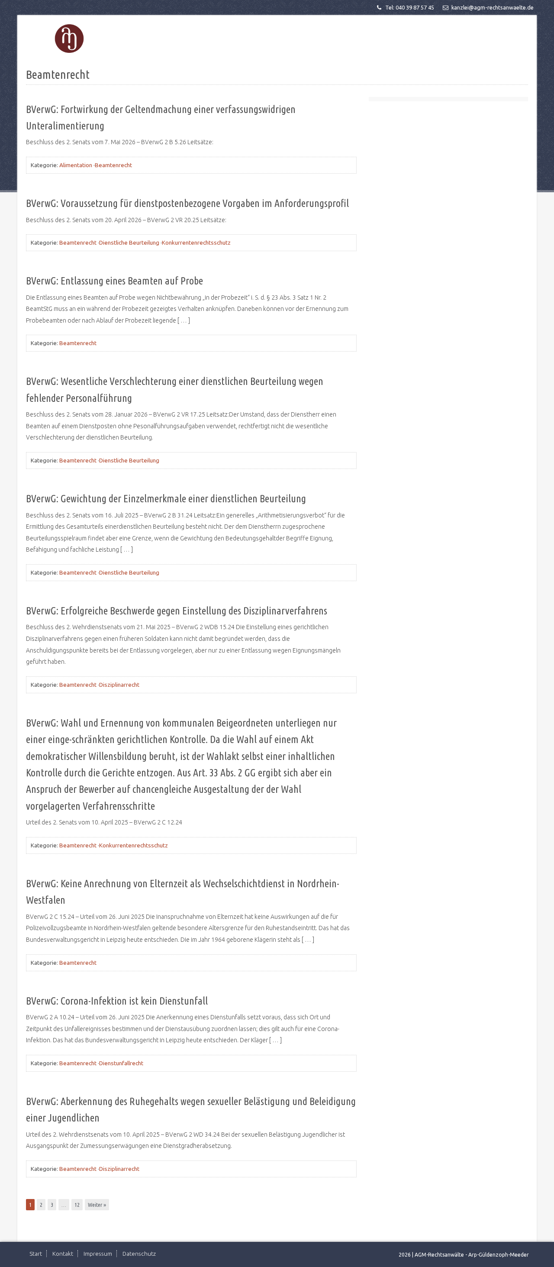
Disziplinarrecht (119, 684)
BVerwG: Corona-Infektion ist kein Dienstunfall (117, 1001)
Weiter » (97, 1204)
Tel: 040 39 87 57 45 (409, 7)
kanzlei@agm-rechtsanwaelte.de (492, 7)
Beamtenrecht (113, 165)
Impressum (98, 1253)
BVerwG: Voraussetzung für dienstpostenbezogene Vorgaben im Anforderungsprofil (187, 203)
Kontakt (62, 1253)
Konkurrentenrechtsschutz (196, 242)
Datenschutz (139, 1253)
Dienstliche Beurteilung (129, 242)
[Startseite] (69, 38)
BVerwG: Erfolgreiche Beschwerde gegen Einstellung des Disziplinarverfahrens (176, 611)
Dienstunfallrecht (121, 1063)
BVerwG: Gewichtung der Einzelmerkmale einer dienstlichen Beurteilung (166, 498)
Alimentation (75, 165)
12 (77, 1204)
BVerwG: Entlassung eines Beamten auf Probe (114, 281)
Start (35, 1253)
